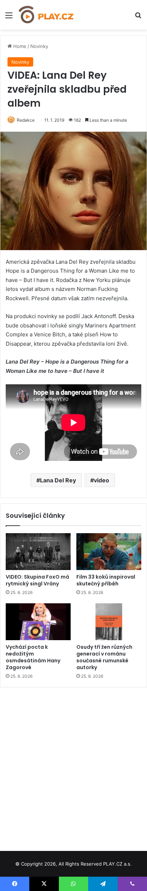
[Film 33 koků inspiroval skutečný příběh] (108, 551)
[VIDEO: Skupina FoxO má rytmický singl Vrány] (38, 551)
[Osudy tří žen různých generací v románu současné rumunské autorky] (108, 621)
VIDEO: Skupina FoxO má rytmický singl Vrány (37, 580)
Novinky (39, 46)
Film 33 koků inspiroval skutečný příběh (105, 580)
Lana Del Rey (58, 480)
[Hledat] (138, 18)
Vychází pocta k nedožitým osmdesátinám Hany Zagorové (33, 657)
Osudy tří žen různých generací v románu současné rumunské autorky (104, 657)
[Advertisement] (73, 766)
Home (19, 46)
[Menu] (8, 18)
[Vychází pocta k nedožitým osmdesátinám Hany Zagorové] (38, 621)
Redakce (26, 120)
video (101, 480)
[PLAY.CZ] (46, 15)
